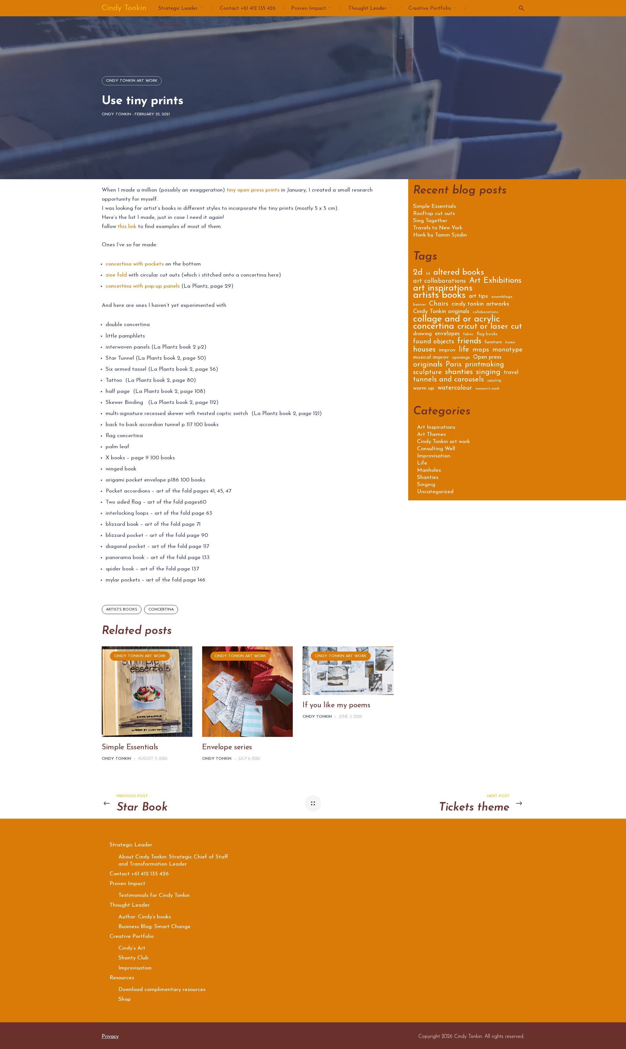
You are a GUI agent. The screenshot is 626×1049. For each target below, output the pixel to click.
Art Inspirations (436, 427)
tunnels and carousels (448, 380)
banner (419, 305)
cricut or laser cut (489, 327)
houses (424, 350)
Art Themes (431, 434)
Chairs (438, 304)
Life (422, 463)
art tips (478, 296)
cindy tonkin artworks (480, 304)
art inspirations (442, 289)
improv (447, 350)
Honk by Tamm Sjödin (440, 235)
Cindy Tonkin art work (131, 81)
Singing (426, 484)
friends (469, 342)
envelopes (447, 334)
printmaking (484, 365)
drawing (422, 334)
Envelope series (227, 747)
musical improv (431, 357)
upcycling (494, 380)
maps (480, 350)
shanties (459, 373)
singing (488, 373)
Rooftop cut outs (434, 213)
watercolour (455, 388)
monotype (507, 350)
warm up (423, 388)
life (464, 350)
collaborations (485, 312)
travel (511, 372)
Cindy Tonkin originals (441, 312)
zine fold (116, 275)
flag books (487, 334)
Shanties (427, 477)
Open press (487, 357)
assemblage (502, 297)
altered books (458, 273)
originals (427, 365)
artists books (121, 609)
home (510, 342)
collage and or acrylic (456, 320)
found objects (433, 342)
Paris (454, 365)
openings (461, 357)
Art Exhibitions (495, 282)
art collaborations (439, 281)
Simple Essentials (130, 747)
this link (128, 226)
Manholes (429, 470)
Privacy (110, 1036)
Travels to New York (437, 228)
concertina (161, 609)
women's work (487, 389)
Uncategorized (435, 492)
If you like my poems (336, 705)
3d (428, 274)
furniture (493, 342)
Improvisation (433, 456)
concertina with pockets (135, 264)
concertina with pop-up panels (143, 286)
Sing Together (430, 221)
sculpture (427, 373)
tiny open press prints (253, 190)
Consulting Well (436, 449)
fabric (468, 334)
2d (418, 273)
